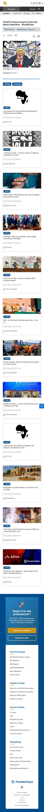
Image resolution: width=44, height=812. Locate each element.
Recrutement (14, 765)
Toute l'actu (17, 13)
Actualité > (6, 13)
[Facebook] (22, 787)
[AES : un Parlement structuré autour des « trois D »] (22, 306)
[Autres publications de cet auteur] (9, 29)
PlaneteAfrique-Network (18, 768)
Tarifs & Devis (15, 675)
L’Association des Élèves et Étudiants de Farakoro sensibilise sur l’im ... (18, 447)
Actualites (18, 84)
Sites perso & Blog (16, 723)
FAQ (11, 754)
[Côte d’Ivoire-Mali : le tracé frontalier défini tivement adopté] (22, 264)
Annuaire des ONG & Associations (22, 688)
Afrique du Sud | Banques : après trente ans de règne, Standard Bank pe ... (20, 572)
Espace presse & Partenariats (20, 761)
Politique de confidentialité (22, 795)
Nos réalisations (15, 671)
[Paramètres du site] (40, 3)
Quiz (11, 716)
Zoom (12, 727)
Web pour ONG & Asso (18, 695)
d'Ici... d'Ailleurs (37, 13)
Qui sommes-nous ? (17, 747)
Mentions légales (22, 792)
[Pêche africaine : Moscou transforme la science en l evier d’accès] (22, 348)
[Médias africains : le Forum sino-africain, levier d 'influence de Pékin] (22, 390)
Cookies (22, 800)
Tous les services (16, 734)
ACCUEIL (32, 9)
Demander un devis (22, 638)
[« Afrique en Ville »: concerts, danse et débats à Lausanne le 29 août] (22, 139)
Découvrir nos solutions (22, 630)
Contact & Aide (15, 751)
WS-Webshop (15, 661)
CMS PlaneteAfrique (17, 668)
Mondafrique (22, 29)
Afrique (8, 84)
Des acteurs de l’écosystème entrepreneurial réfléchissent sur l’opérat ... (20, 112)
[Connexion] (32, 3)
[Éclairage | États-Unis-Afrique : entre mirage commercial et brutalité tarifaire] (22, 222)
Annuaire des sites (16, 719)
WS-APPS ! (11, 9)
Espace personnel (16, 758)
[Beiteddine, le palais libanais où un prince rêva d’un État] (22, 473)
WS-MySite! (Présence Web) (20, 657)
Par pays (27, 13)
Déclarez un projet (16, 699)
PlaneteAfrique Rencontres (19, 730)
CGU (22, 797)
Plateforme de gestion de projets (21, 692)
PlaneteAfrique (24, 781)
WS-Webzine (14, 664)
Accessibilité (22, 802)
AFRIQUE (7, 107)
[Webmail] (34, 3)
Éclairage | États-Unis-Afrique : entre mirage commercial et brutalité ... (19, 238)
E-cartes (13, 712)
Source (31, 29)
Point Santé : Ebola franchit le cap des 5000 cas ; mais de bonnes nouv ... (21, 530)
